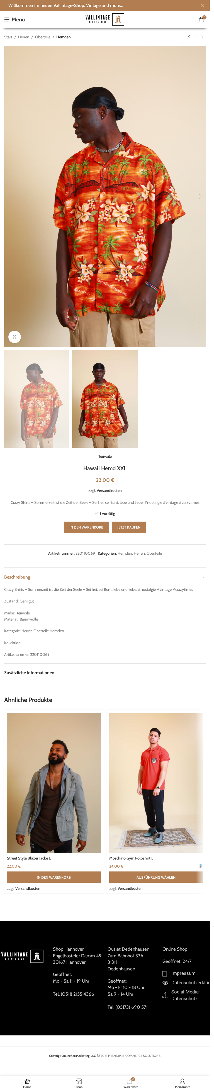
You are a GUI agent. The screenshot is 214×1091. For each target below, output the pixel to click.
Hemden (63, 36)
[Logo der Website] (105, 18)
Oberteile (42, 36)
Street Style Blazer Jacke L (29, 858)
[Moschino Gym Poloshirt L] (156, 783)
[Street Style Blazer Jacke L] (54, 783)
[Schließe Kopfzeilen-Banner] (203, 5)
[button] (9, 196)
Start (8, 36)
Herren (23, 36)
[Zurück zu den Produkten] (195, 37)
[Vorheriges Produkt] (189, 37)
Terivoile (105, 456)
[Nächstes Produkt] (202, 37)
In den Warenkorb (86, 527)
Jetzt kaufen (128, 527)
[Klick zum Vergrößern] (14, 337)
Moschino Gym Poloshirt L (131, 858)
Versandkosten (109, 490)
